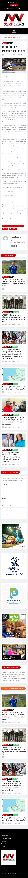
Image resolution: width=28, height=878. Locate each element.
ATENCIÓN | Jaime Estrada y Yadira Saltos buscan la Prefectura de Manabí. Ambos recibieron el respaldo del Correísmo (12, 457)
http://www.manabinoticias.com (17, 242)
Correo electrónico (6, 506)
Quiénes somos (4, 835)
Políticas (3, 847)
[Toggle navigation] (14, 31)
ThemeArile (14, 875)
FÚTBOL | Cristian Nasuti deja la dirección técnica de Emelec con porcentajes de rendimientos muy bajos (13, 282)
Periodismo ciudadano (6, 838)
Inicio (3, 37)
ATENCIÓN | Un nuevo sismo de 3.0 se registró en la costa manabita (14, 388)
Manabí (21, 226)
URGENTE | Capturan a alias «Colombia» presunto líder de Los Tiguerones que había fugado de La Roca (14, 318)
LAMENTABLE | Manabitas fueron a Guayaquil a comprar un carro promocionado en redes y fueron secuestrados (13, 420)
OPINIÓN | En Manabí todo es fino (13, 37)
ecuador (14, 226)
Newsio (24, 873)
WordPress (19, 873)
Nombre (4, 498)
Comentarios (4, 844)
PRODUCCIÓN (13, 228)
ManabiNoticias (8, 55)
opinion (6, 228)
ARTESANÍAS (7, 226)
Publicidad (3, 841)
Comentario (4, 484)
